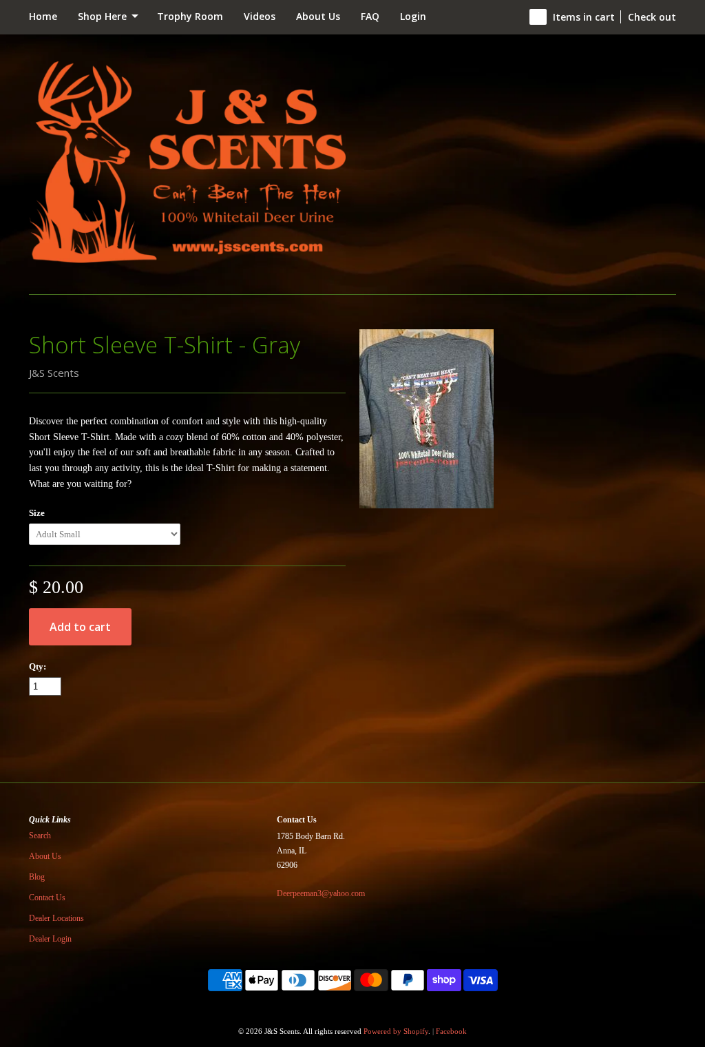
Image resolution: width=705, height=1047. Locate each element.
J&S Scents (54, 373)
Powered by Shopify (396, 1031)
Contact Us (47, 897)
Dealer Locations (56, 918)
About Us (318, 16)
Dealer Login (50, 939)
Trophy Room (190, 16)
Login (413, 16)
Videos (259, 16)
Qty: (37, 666)
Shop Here (103, 16)
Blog (37, 877)
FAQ (370, 16)
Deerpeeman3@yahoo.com (321, 893)
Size (37, 513)
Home (43, 16)
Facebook (451, 1031)
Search (40, 835)
